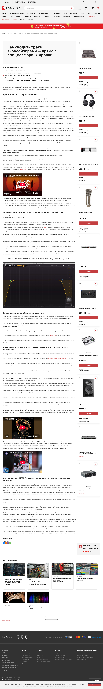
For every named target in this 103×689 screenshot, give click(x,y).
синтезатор (53, 335)
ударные (39, 104)
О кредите (40, 657)
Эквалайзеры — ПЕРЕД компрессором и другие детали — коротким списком (27, 80)
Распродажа (5, 19)
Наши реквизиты (81, 659)
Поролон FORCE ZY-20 (85, 68)
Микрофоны (73, 13)
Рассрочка (40, 655)
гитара (45, 227)
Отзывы (4, 655)
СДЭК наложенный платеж (44, 661)
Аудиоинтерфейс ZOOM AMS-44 (87, 308)
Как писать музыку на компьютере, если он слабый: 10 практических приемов (37, 584)
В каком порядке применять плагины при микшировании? (62, 580)
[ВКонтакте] (4, 543)
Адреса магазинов (27, 657)
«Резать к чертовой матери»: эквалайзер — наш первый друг (23, 73)
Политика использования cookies (63, 686)
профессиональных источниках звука (57, 358)
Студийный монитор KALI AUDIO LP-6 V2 (88, 403)
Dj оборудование (85, 13)
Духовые (46, 16)
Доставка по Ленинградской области (64, 659)
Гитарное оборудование (17, 13)
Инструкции (6, 660)
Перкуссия (37, 16)
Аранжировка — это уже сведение (15, 70)
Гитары (4, 13)
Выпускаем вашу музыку (10, 665)
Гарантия (79, 653)
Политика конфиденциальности (85, 657)
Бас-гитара (7, 506)
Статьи (30, 19)
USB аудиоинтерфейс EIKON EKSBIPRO (86, 489)
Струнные (97, 13)
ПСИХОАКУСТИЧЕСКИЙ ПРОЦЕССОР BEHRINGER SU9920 (87, 453)
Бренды (22, 19)
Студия (4, 16)
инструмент (23, 169)
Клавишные (57, 13)
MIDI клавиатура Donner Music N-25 (88, 164)
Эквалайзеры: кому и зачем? (36, 607)
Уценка (15, 19)
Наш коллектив (26, 655)
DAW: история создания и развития (85, 579)
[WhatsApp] (10, 543)
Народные (28, 16)
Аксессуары (56, 16)
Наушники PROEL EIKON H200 (86, 116)
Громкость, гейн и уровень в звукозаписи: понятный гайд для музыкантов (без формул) (14, 582)
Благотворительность (27, 663)
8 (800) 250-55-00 (20, 2)
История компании (27, 653)
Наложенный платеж (42, 659)
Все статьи (51, 618)
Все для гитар (31, 13)
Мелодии (5, 658)
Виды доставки (58, 653)
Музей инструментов (9, 668)
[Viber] (8, 543)
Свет (11, 16)
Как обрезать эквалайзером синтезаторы (17, 75)
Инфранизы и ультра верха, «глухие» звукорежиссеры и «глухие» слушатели (27, 77)
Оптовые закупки (8, 663)
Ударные (18, 16)
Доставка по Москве (60, 657)
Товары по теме (6, 620)
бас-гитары (65, 506)
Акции (4, 653)
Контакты (24, 666)
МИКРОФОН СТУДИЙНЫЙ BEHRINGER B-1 (85, 213)
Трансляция (66, 16)
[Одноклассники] (6, 543)
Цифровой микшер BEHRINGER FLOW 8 (88, 356)
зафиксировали (7, 371)
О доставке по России (60, 655)
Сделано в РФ (91, 16)
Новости (5, 650)
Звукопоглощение (79, 16)
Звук (65, 13)
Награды (24, 661)
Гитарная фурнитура (44, 13)
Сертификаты (25, 659)
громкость (28, 398)
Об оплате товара (41, 653)
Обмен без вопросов (82, 655)
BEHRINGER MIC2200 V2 (85, 262)
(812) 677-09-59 (32, 2)
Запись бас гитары (11, 607)
